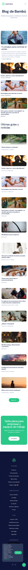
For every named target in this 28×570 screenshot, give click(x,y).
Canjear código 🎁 (13, 485)
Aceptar (18, 552)
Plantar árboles (14, 500)
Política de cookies (13, 528)
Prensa (13, 509)
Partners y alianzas (13, 506)
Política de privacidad (13, 525)
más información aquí (7, 559)
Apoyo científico (14, 494)
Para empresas (14, 473)
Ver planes (14, 438)
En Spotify (13, 503)
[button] (25, 4)
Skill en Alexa (14, 479)
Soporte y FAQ (13, 519)
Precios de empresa (14, 476)
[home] (7, 3)
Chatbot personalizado (14, 482)
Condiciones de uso (14, 522)
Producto (13, 470)
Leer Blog (14, 497)
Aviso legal (13, 531)
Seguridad (13, 534)
